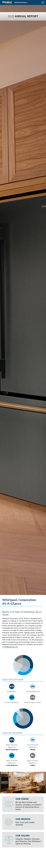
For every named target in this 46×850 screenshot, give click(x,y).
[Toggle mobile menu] (43, 2)
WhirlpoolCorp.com (11, 647)
